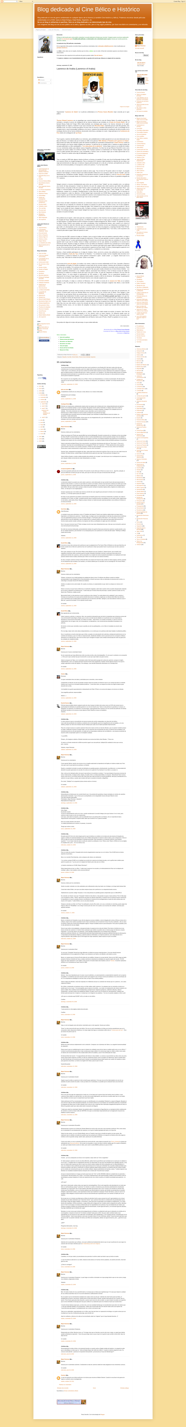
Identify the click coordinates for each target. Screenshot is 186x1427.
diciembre (43, 395)
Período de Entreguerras (140, 498)
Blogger (102, 1414)
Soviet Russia (42, 311)
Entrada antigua (124, 1388)
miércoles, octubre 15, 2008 (68, 845)
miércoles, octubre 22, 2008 (68, 938)
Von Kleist (64, 509)
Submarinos (140, 535)
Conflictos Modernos (142, 392)
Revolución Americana (143, 515)
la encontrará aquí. (67, 39)
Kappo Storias (42, 241)
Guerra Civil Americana (140, 435)
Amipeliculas (140, 227)
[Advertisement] (79, 1395)
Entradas (42, 80)
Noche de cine (140, 166)
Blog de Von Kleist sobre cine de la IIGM (142, 122)
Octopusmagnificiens (44, 303)
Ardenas (139, 355)
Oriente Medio (75, 357)
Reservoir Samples (44, 309)
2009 (40, 391)
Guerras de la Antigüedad (140, 465)
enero (42, 433)
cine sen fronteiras (141, 134)
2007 (40, 436)
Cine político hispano (142, 132)
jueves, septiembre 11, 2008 (68, 398)
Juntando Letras (141, 162)
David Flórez (64, 543)
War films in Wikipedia (142, 287)
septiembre (43, 402)
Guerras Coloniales (142, 459)
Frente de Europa (141, 421)
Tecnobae (139, 338)
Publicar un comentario (65, 1384)
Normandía (140, 489)
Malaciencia (42, 295)
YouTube (139, 342)
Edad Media (140, 408)
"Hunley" (112, 960)
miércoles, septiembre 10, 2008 (69, 384)
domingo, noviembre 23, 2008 (69, 1228)
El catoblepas (140, 326)
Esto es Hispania (43, 235)
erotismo (139, 412)
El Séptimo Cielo (141, 155)
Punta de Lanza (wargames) (43, 201)
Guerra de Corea (141, 441)
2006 (40, 439)
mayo (42, 424)
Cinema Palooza (141, 143)
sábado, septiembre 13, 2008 (68, 714)
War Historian (42, 212)
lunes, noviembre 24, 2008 (68, 1249)
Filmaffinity (139, 279)
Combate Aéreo (141, 388)
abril (41, 427)
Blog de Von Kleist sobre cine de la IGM (142, 119)
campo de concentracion (140, 376)
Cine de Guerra (67, 29)
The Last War (42, 208)
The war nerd (42, 210)
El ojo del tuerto (43, 233)
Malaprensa (42, 297)
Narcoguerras (140, 485)
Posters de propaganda (42, 198)
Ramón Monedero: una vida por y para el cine (142, 179)
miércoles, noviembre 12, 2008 (69, 1066)
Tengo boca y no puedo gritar (141, 189)
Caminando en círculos (140, 125)
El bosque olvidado (44, 280)
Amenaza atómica (74, 1143)
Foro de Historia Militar (45, 181)
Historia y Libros (43, 239)
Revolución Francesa (142, 518)
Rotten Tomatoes (141, 283)
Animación (139, 351)
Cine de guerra (141, 62)
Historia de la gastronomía (42, 285)
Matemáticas (140, 330)
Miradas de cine (141, 285)
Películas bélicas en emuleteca (142, 296)
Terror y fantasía (115, 1141)
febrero (42, 431)
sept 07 (44, 408)
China (138, 382)
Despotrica (41, 271)
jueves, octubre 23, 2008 (67, 967)
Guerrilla (69, 357)
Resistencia (140, 510)
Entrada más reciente (62, 1388)
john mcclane (64, 389)
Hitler (138, 471)
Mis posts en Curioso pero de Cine (142, 233)
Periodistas (140, 495)
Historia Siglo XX (43, 237)
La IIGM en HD (140, 164)
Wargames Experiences (42, 214)
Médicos (139, 475)
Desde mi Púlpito (43, 269)
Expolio (139, 418)
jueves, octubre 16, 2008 (67, 872)
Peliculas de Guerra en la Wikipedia (143, 290)
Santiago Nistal (65, 404)
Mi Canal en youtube (142, 111)
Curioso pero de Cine (142, 149)
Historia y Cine (140, 157)
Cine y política (140, 136)
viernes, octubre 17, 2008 (67, 912)
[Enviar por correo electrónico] (82, 355)
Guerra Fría (140, 453)
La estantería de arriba (45, 243)
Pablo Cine (140, 172)
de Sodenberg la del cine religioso (91, 1243)
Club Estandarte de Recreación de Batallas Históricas (44, 170)
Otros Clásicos (140, 170)
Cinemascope (140, 145)
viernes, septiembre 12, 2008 (68, 503)
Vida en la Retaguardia (140, 542)
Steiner (63, 674)
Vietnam (139, 544)
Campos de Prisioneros (140, 380)
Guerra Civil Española (142, 437)
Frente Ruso (140, 430)
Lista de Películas (53, 29)
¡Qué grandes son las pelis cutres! (142, 196)
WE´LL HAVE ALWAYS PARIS (147, 80)
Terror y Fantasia (141, 539)
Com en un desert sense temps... (43, 256)
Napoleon (139, 483)
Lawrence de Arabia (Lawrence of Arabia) (46, 412)
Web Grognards (43, 217)
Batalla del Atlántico (142, 364)
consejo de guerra (141, 396)
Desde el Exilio (43, 267)
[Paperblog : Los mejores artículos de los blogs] (42, 379)
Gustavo (63, 1375)
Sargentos (93, 357)
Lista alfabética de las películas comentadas (142, 98)
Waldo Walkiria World (44, 315)
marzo (42, 429)
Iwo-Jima (139, 473)
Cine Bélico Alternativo (143, 130)
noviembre (43, 397)
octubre (42, 399)
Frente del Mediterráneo (140, 424)
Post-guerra (140, 500)
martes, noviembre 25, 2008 (68, 1284)
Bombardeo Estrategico (140, 373)
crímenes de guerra (142, 401)
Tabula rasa (42, 313)
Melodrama (140, 477)
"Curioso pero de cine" (117, 1030)
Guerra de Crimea (141, 443)
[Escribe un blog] (84, 355)
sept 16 (44, 406)
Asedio (138, 359)
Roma (138, 522)
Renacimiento (140, 508)
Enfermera (139, 410)
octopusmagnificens (66, 468)
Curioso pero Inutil (43, 262)
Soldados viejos (43, 206)
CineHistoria (140, 141)
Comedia (139, 390)
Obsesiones (140, 168)
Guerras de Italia (141, 462)
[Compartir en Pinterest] (89, 355)
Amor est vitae (42, 253)
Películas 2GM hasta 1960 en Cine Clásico (142, 300)
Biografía (64, 357)
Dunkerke (139, 406)
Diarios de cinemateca (142, 151)
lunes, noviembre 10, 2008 (68, 1014)
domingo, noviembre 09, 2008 (69, 1001)
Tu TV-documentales (142, 340)
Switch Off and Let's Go (143, 186)
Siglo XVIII (139, 531)
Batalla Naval (140, 366)
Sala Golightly (140, 182)
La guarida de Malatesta (42, 292)
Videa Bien (139, 192)
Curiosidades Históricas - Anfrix (43, 230)
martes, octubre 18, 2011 (67, 1381)
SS (137, 533)
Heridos (139, 469)
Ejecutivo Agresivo (43, 275)
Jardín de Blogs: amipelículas (141, 160)
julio (41, 420)
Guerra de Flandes (141, 445)
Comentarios (43, 83)
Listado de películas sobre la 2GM (142, 313)
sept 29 (44, 404)
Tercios (138, 537)
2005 (40, 441)
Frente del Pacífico (141, 427)
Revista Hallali (42, 204)
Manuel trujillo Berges (44, 299)
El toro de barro (141, 328)
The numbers (140, 281)
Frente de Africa (141, 419)
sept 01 (44, 417)
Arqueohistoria (42, 227)
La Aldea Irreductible (44, 290)
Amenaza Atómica (141, 349)
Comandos (139, 386)
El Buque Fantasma (44, 282)
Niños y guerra (140, 487)
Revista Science (141, 336)
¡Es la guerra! (42, 219)
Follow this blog (44, 340)
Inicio (94, 1388)
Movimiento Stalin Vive (45, 301)
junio (41, 422)
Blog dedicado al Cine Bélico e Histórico (88, 9)
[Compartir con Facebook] (87, 355)
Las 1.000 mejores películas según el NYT (141, 318)
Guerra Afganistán (141, 432)
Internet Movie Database (140, 276)
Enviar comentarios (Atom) (71, 1391)
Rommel (139, 524)
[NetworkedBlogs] (44, 337)
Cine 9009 (139, 128)
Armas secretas (141, 357)
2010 (40, 388)
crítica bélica (140, 147)
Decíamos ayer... (141, 64)
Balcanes (139, 360)
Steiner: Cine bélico (142, 184)
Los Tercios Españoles (45, 189)
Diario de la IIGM (43, 173)
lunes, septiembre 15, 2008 (68, 828)
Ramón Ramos (65, 703)
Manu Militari (42, 191)
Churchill (139, 384)
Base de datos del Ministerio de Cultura (142, 307)
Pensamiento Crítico (44, 305)
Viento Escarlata (141, 194)
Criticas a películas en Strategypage (142, 293)
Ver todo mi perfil (139, 48)
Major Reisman (65, 426)
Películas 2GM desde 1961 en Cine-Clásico (142, 303)
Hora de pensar (43, 288)
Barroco (139, 362)
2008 (40, 393)
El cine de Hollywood (142, 153)
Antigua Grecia (140, 353)
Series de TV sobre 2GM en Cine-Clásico (142, 310)
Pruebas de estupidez (44, 307)
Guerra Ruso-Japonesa (140, 456)
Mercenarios (140, 479)
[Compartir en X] (85, 355)
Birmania (139, 370)
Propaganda (140, 506)
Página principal (41, 29)
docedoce (41, 273)
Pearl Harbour (140, 493)
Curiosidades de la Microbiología (44, 259)
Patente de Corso (141, 332)
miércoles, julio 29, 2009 (67, 1354)
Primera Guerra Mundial (84, 357)
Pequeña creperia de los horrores (142, 175)
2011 (40, 386)
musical (139, 481)
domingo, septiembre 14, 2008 (69, 803)
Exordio (41, 179)
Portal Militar (42, 195)
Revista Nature (140, 334)
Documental (140, 404)
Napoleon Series (43, 193)
